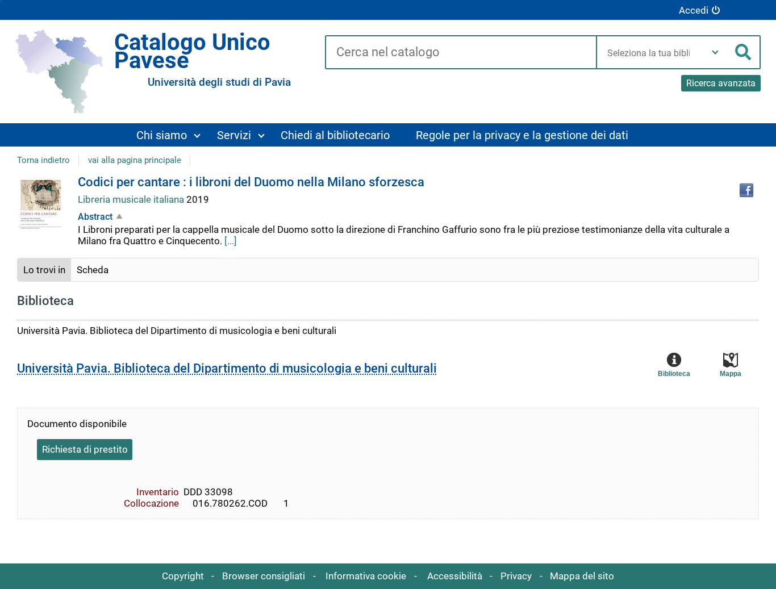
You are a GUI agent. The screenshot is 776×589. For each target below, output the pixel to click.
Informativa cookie (366, 576)
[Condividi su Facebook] (746, 190)
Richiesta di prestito (85, 449)
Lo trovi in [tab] (44, 269)
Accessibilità (454, 576)
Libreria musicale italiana (132, 199)
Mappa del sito (582, 576)
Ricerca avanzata (721, 83)
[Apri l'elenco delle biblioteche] (715, 52)
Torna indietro (43, 160)
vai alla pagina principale (134, 160)
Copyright (183, 576)
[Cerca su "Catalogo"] (460, 53)
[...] (230, 241)
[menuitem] (168, 135)
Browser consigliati (263, 576)
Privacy (516, 576)
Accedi (693, 10)
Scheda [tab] (93, 269)
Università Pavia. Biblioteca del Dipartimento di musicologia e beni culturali (227, 368)
